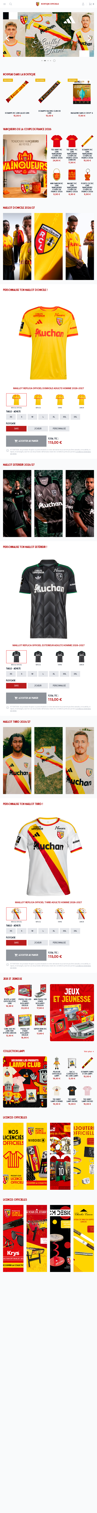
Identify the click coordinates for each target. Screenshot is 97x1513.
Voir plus (89, 1051)
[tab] (16, 400)
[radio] (11, 417)
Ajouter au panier (28, 441)
